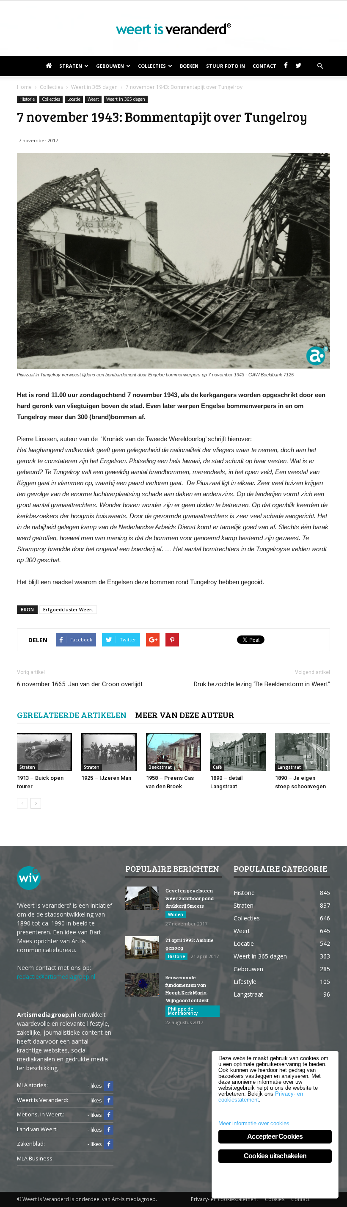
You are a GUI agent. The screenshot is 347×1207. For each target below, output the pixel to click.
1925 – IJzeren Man (106, 778)
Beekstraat (160, 767)
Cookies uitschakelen (275, 1156)
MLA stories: (32, 1085)
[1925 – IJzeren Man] (108, 752)
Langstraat (289, 767)
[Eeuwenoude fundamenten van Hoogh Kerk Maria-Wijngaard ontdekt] (142, 985)
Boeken (189, 66)
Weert (93, 99)
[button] (320, 66)
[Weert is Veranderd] (173, 29)
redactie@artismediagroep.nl (56, 976)
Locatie (73, 99)
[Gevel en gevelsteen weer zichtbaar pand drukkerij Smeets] (142, 898)
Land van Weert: (37, 1129)
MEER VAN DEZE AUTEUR (184, 715)
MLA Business (34, 1158)
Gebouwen (110, 66)
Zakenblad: (31, 1143)
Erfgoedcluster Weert (68, 609)
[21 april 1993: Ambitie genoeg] (142, 947)
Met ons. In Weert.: (40, 1114)
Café (217, 767)
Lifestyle (245, 982)
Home (24, 87)
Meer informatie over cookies (253, 1123)
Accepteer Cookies (275, 1136)
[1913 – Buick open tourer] (44, 752)
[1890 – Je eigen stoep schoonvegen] (302, 752)
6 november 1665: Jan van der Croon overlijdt (80, 684)
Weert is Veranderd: (42, 1100)
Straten (70, 66)
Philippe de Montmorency (183, 1011)
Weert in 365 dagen (125, 99)
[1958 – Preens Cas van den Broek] (173, 752)
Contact (264, 66)
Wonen (175, 914)
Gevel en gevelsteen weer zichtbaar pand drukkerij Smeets (189, 898)
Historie (27, 99)
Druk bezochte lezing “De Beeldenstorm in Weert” (262, 684)
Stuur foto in (225, 66)
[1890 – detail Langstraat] (237, 752)
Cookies (274, 1199)
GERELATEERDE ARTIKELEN (72, 715)
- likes (95, 1085)
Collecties (152, 66)
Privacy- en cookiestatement (224, 1199)
